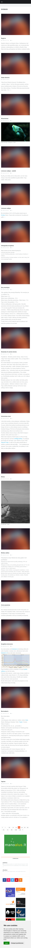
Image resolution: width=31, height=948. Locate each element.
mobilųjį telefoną (18, 438)
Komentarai (15, 858)
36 (27, 827)
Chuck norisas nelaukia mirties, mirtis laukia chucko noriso (15, 871)
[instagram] (8, 880)
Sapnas (3, 781)
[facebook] (4, 880)
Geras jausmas (5, 605)
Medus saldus (5, 553)
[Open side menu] (1, 2)
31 (13, 827)
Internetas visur (6, 416)
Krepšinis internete (7, 644)
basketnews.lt (15, 649)
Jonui (26, 720)
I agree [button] (6, 943)
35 (24, 827)
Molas (3, 477)
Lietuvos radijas (6, 208)
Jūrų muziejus (5, 287)
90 (11, 830)
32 (16, 827)
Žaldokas (5, 862)
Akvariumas (4, 118)
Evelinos (3, 215)
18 (9, 827)
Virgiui (20, 722)
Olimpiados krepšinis (7, 245)
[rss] (20, 880)
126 (20, 830)
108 (16, 830)
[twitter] (12, 880)
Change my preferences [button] (17, 943)
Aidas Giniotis (5, 77)
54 (3, 830)
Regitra (3, 38)
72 (7, 830)
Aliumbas (5, 870)
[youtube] (16, 880)
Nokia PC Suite (5, 442)
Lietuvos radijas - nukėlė (8, 171)
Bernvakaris (4, 711)
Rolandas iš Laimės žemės (9, 352)
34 (22, 827)
